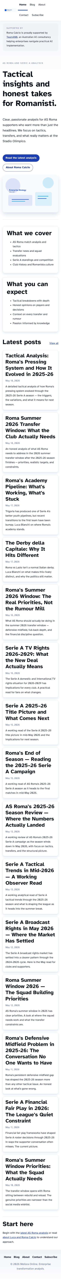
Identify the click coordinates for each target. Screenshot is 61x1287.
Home (22, 4)
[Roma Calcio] (10, 10)
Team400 (12, 37)
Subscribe (38, 15)
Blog (32, 4)
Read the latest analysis (21, 158)
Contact (23, 15)
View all (53, 343)
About (41, 4)
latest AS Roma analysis (34, 1233)
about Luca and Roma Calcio (19, 1237)
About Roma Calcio (18, 167)
